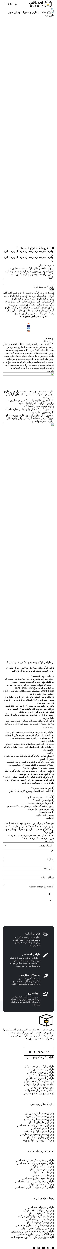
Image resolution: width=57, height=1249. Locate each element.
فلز (20, 310)
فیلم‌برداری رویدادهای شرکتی (38, 1093)
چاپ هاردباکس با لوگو (42, 1166)
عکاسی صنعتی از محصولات (39, 1090)
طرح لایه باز (38, 310)
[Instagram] (43, 1248)
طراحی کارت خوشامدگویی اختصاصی (34, 1187)
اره (46, 295)
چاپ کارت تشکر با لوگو (41, 1184)
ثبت (52, 900)
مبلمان (25, 313)
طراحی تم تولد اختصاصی (41, 1207)
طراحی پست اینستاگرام (41, 1075)
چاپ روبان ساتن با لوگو (42, 1169)
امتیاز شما (49, 841)
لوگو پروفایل (37, 313)
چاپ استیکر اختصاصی (42, 1128)
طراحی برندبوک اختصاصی (40, 1072)
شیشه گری (41, 307)
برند (31, 295)
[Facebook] (53, 1248)
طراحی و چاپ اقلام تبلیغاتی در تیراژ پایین (32, 1231)
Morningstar (48, 690)
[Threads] (39, 1248)
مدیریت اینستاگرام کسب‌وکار (39, 1081)
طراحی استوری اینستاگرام (40, 1078)
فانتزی (26, 310)
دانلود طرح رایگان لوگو (36, 298)
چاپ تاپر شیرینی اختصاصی (40, 1219)
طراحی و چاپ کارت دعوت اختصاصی (34, 1181)
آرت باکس (18, 292)
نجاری (17, 313)
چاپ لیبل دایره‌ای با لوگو (41, 1122)
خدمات (44, 292)
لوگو (36, 292)
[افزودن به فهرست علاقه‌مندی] (53, 289)
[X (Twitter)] (48, 1248)
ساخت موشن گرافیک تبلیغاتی (38, 1084)
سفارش (20, 304)
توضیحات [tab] (49, 338)
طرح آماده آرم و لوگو (22, 307)
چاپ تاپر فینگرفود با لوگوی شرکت (36, 1216)
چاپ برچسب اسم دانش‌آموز (39, 1113)
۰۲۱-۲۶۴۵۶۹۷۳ (41, 1051)
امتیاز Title (49, 868)
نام (51, 850)
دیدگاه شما (47, 877)
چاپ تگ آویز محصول (43, 1175)
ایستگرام (39, 295)
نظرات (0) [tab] (49, 341)
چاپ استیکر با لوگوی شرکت (39, 1131)
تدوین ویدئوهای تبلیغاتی (42, 1087)
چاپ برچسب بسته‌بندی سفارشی (37, 1134)
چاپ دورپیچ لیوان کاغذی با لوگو (38, 1228)
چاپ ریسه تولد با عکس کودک (38, 1210)
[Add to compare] (50, 289)
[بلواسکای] (34, 1248)
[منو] (5, 4)
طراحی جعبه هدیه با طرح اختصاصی (35, 1163)
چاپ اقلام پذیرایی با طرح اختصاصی (35, 1234)
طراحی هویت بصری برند (41, 1069)
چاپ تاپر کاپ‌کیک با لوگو (41, 1213)
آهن (10, 292)
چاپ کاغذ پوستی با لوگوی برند (38, 1140)
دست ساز (43, 304)
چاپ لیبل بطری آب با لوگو (40, 1137)
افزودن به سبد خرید (44, 286)
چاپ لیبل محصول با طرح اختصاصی (35, 1125)
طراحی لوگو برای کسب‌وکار (39, 1066)
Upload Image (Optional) (41, 886)
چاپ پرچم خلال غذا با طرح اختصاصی (34, 1225)
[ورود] (16, 4)
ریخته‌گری (31, 304)
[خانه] (53, 248)
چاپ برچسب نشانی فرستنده (39, 1119)
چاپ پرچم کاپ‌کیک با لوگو (40, 1222)
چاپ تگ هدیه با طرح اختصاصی (38, 1178)
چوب (25, 295)
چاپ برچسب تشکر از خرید (40, 1116)
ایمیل (50, 859)
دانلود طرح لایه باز (27, 301)
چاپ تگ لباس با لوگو (43, 1172)
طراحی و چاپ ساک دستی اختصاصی (35, 1160)
